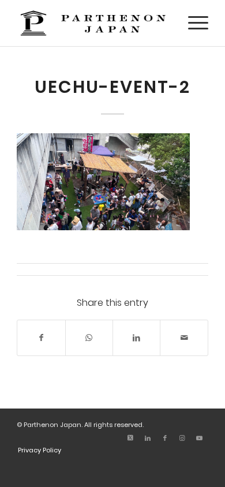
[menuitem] (192, 23)
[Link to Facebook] (165, 438)
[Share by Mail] (183, 337)
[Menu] (192, 23)
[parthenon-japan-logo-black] (93, 23)
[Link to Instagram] (182, 438)
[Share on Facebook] (41, 337)
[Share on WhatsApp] (89, 337)
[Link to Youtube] (199, 438)
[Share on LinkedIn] (136, 337)
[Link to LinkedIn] (147, 438)
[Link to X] (130, 438)
